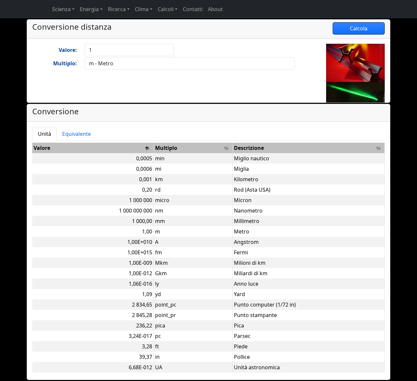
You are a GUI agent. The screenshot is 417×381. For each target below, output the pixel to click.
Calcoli (166, 9)
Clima (142, 9)
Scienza (61, 9)
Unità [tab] (44, 133)
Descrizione (249, 147)
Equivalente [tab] (76, 133)
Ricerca (117, 9)
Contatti (193, 9)
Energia (89, 9)
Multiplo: (65, 63)
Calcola (358, 28)
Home (34, 9)
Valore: (68, 50)
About (215, 9)
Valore (42, 147)
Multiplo (166, 147)
